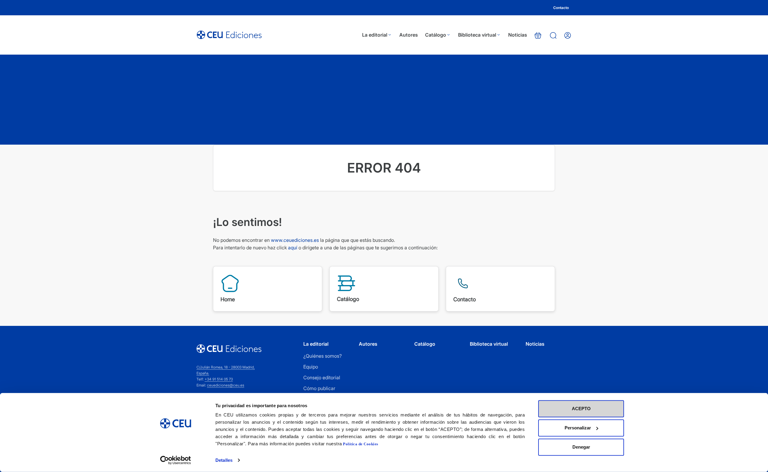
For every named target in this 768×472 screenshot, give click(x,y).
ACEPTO (581, 408)
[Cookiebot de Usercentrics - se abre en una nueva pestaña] (175, 460)
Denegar (581, 446)
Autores (408, 35)
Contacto (561, 7)
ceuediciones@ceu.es (225, 385)
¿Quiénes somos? (322, 356)
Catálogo (435, 35)
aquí (292, 248)
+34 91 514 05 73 (219, 379)
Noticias (517, 35)
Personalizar (578, 427)
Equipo (310, 367)
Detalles (223, 460)
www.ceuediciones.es (295, 240)
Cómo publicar (319, 388)
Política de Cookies (360, 444)
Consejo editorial (321, 377)
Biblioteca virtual (477, 35)
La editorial (374, 35)
